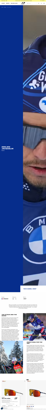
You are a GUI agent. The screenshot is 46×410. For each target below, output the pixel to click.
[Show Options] (36, 210)
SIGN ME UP (31, 212)
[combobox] (31, 210)
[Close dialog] (39, 196)
